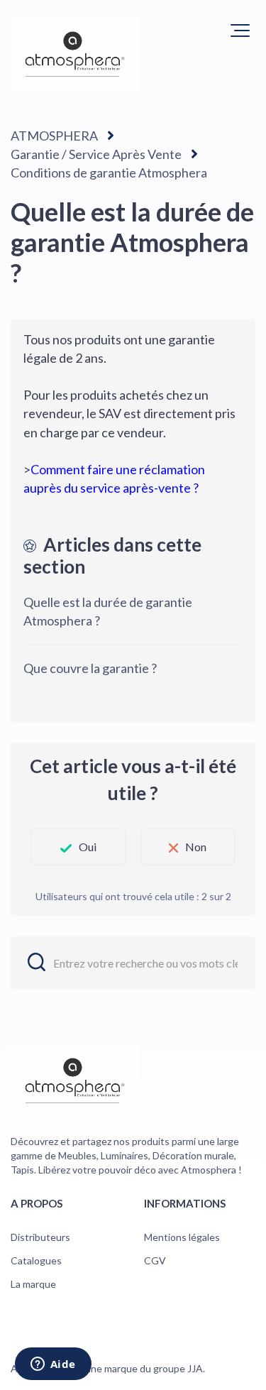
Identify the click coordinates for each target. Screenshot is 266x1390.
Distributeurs (40, 1237)
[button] (240, 30)
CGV (155, 1260)
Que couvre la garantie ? (90, 668)
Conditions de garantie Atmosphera (109, 172)
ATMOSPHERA (54, 135)
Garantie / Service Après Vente (96, 154)
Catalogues (36, 1260)
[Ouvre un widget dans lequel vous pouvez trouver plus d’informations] (53, 1365)
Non (195, 846)
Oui (87, 846)
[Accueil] (75, 53)
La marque (33, 1284)
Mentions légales (182, 1237)
